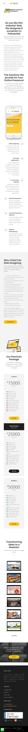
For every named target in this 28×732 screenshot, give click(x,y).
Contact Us (6, 692)
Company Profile (7, 689)
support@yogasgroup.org (10, 706)
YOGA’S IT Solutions (17, 728)
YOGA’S (5, 728)
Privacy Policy (7, 694)
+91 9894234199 (8, 704)
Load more (14, 635)
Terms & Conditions (8, 697)
